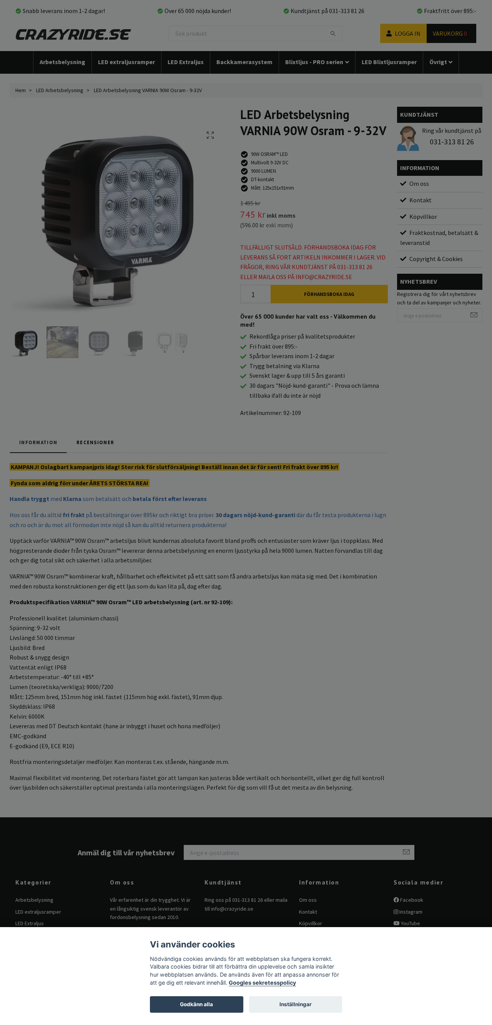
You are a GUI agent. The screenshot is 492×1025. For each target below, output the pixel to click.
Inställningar (295, 1004)
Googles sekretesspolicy (262, 982)
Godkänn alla (196, 1004)
